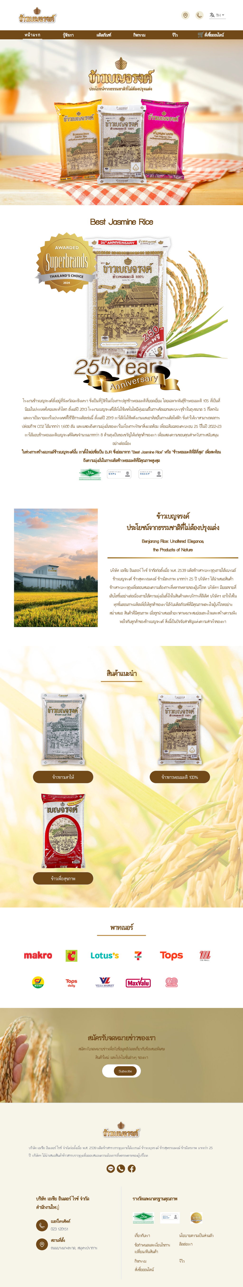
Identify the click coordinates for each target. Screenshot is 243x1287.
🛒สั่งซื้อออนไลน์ (210, 35)
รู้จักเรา (68, 35)
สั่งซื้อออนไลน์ (144, 1269)
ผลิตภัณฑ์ (104, 35)
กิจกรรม (139, 35)
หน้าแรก (33, 34)
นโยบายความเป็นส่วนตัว (196, 1235)
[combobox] (217, 15)
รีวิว (175, 35)
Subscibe (125, 1071)
